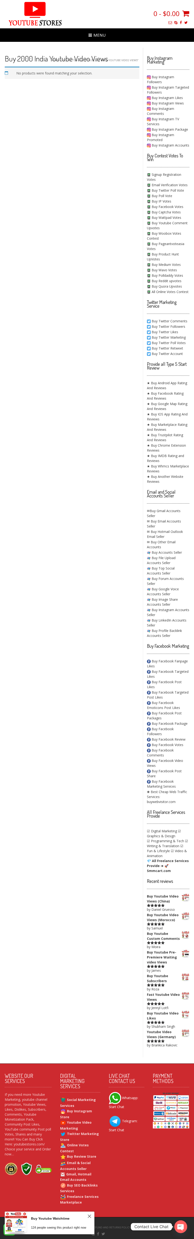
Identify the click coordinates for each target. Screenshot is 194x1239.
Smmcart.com (159, 870)
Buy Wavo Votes (164, 270)
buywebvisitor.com (161, 801)
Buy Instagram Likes (167, 97)
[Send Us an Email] (170, 22)
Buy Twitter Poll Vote (167, 190)
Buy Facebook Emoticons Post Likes (163, 705)
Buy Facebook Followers (160, 731)
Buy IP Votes (161, 201)
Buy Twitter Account (167, 353)
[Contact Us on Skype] (175, 22)
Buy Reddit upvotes (166, 281)
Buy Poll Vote (161, 196)
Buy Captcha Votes (166, 212)
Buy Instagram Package (169, 129)
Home (55, 60)
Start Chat (116, 1107)
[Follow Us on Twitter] (186, 22)
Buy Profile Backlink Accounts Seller (164, 633)
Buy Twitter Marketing (169, 337)
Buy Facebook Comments (160, 752)
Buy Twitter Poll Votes (169, 343)
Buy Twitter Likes (165, 332)
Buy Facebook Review (168, 739)
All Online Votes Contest (170, 291)
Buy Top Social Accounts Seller (161, 570)
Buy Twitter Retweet (167, 348)
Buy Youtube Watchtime (50, 1218)
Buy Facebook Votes (167, 206)
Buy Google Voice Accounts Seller (163, 591)
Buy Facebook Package (169, 723)
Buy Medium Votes (166, 264)
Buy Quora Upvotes (166, 286)
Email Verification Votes (169, 185)
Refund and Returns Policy (111, 1227)
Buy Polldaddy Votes (167, 275)
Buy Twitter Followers (168, 326)
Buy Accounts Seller (166, 552)
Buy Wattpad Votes (166, 217)
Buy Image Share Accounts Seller (162, 602)
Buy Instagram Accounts (170, 145)
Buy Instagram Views (167, 103)
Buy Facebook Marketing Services (161, 784)
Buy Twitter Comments (169, 321)
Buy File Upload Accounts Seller (161, 560)
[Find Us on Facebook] (181, 22)
